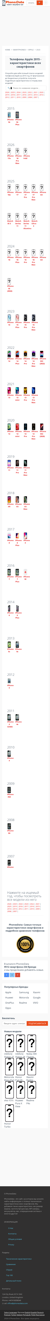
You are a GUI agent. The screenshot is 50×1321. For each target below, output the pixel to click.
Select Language (10, 1312)
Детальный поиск (13, 1281)
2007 (36, 97)
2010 (18, 97)
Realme (23, 1002)
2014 (36, 95)
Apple (8, 992)
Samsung (24, 992)
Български (40, 1315)
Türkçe (13, 1315)
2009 (24, 97)
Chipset (9, 1270)
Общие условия (15, 1239)
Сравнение (11, 1264)
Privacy (11, 1244)
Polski (33, 1315)
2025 (13, 92)
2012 (7, 97)
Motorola (24, 997)
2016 (24, 95)
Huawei (9, 997)
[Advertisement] (25, 27)
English (27, 1312)
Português (27, 1315)
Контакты (12, 1233)
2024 (18, 92)
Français (7, 1315)
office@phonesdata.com (17, 1303)
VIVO (35, 1002)
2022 (30, 92)
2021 (36, 92)
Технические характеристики (19, 1259)
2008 (30, 97)
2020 (41, 92)
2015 (30, 95)
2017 (18, 95)
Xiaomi (36, 992)
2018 (13, 95)
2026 (7, 92)
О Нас (10, 1228)
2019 (7, 95)
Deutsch (40, 1312)
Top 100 (9, 1275)
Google (37, 997)
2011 (13, 97)
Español (34, 1312)
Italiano (19, 1315)
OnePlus (9, 1002)
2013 (41, 95)
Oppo (8, 1007)
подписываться (37, 1023)
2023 (24, 92)
